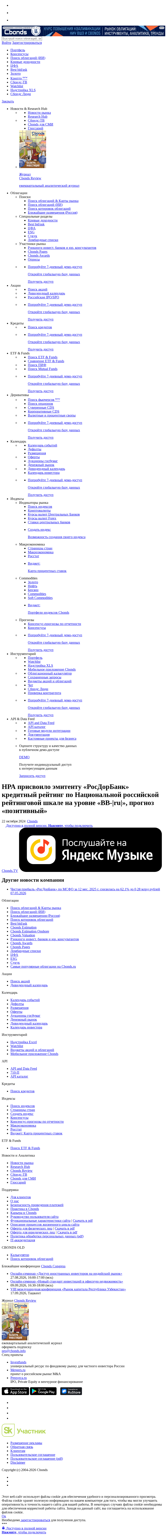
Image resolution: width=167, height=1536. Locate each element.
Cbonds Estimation (23, 927)
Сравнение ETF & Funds (46, 361)
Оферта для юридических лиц (32, 1232)
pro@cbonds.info (14, 1351)
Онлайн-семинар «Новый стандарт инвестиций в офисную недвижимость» (66, 1281)
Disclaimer (17, 1462)
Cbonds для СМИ (40, 124)
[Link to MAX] (12, 1418)
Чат (30, 685)
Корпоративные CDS (43, 411)
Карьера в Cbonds (23, 1213)
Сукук (32, 236)
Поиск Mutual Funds (42, 369)
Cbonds (32, 821)
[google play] (43, 1394)
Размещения (37, 453)
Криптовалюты (39, 510)
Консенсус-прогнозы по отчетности (54, 624)
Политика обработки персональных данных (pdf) (47, 1236)
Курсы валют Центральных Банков (54, 514)
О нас (14, 1201)
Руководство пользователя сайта (34, 1217)
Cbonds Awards (39, 255)
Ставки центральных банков (49, 522)
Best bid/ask (18, 69)
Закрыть (8, 101)
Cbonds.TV (10, 871)
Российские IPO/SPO (43, 297)
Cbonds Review (21, 1170)
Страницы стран (40, 548)
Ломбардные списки (43, 240)
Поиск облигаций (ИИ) (27, 58)
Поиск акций (37, 289)
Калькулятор (19, 1255)
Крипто (18, 78)
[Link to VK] (12, 1413)
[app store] (15, 1394)
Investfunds (18, 1362)
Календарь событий (42, 445)
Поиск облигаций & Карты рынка (53, 201)
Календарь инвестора (44, 473)
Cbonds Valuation (22, 935)
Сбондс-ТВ (18, 82)
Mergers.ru (17, 1370)
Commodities (37, 594)
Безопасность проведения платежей (36, 1205)
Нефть (32, 586)
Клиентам (17, 1451)
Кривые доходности (25, 62)
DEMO (24, 757)
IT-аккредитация (22, 1240)
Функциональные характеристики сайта (40, 1220)
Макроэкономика (40, 552)
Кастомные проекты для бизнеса (52, 738)
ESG (31, 232)
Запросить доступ (32, 776)
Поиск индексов (40, 506)
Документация (39, 734)
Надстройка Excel (23, 1042)
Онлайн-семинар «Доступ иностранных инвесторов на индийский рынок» (66, 1273)
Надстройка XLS (23, 90)
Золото (15, 73)
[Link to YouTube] (12, 1408)
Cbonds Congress (53, 1266)
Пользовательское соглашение (32, 1455)
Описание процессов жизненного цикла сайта (44, 1224)
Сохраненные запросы (44, 677)
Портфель (17, 50)
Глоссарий (35, 128)
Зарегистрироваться (27, 43)
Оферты (34, 457)
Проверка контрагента (44, 693)
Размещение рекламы (26, 1443)
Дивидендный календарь (46, 293)
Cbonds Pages (37, 251)
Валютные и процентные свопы (52, 415)
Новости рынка (39, 112)
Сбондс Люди (20, 94)
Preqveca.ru (18, 1378)
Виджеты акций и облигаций (50, 681)
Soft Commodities (40, 598)
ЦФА (14, 66)
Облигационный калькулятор (50, 673)
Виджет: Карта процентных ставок (36, 1133)
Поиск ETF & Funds (42, 357)
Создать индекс (21, 1114)
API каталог (37, 727)
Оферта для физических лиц (31, 1228)
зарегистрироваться (35, 1520)
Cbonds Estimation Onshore (29, 931)
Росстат (33, 556)
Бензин (33, 590)
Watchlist (16, 86)
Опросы (34, 259)
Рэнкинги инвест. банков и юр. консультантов (62, 248)
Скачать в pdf (83, 1220)
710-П (14, 1072)
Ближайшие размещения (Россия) (52, 212)
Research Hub (37, 116)
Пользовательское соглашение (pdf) (36, 1458)
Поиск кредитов (40, 327)
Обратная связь (21, 1447)
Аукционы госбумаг (43, 461)
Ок (4, 1516)
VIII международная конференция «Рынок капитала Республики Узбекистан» (68, 1289)
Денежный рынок (41, 465)
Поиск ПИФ (37, 365)
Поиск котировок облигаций (49, 208)
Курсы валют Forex (42, 518)
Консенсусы (19, 54)
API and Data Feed (41, 723)
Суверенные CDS (41, 407)
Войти (6, 43)
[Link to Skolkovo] (24, 1435)
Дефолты (34, 449)
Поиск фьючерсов (44, 400)
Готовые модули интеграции (49, 730)
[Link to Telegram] (12, 1402)
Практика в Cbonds (24, 1209)
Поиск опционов (40, 403)
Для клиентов (20, 1197)
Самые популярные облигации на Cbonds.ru (43, 966)
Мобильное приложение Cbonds (52, 669)
